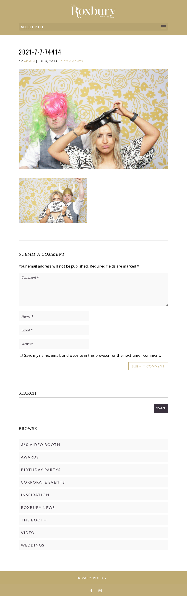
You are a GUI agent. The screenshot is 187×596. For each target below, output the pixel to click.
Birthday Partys (41, 469)
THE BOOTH (34, 520)
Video (28, 532)
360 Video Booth (40, 444)
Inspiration (35, 494)
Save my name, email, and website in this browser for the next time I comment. (92, 355)
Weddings (32, 545)
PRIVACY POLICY (91, 578)
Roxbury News (38, 507)
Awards (30, 457)
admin (29, 61)
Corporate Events (43, 482)
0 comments (72, 61)
